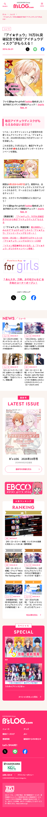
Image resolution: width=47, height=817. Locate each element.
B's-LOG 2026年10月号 (23, 459)
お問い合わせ (7, 775)
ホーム (4, 14)
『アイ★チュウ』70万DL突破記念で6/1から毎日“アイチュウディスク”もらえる (23, 219)
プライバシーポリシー (25, 775)
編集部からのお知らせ (32, 739)
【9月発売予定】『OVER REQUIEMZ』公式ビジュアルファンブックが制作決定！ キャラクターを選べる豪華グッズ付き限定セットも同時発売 (14, 603)
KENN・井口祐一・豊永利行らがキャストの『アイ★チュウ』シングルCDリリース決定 (22, 239)
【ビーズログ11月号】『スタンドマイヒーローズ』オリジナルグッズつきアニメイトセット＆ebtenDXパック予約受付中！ (12, 344)
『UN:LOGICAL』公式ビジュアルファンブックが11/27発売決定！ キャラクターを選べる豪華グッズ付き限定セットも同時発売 (34, 344)
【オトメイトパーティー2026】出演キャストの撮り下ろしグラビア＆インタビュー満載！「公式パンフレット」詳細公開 (12, 375)
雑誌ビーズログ (9, 734)
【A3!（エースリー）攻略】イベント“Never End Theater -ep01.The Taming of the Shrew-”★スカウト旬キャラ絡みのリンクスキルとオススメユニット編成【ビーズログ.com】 (14, 572)
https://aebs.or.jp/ (22, 803)
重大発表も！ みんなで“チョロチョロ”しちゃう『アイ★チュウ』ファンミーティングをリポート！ (24, 230)
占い (25, 734)
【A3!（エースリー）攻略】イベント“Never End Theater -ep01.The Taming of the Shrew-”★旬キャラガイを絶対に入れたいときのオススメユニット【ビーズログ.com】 (34, 377)
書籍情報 (6, 739)
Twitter (28, 101)
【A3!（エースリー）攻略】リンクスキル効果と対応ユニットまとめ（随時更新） (23, 542)
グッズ (26, 729)
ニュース (12, 14)
